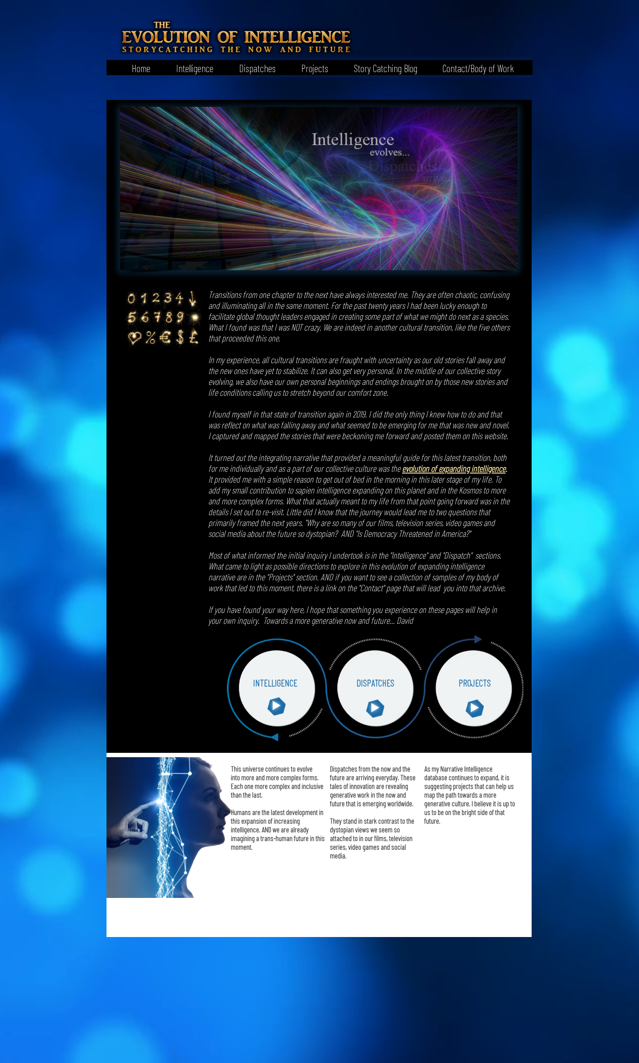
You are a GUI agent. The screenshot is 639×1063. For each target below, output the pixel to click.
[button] (188, 67)
